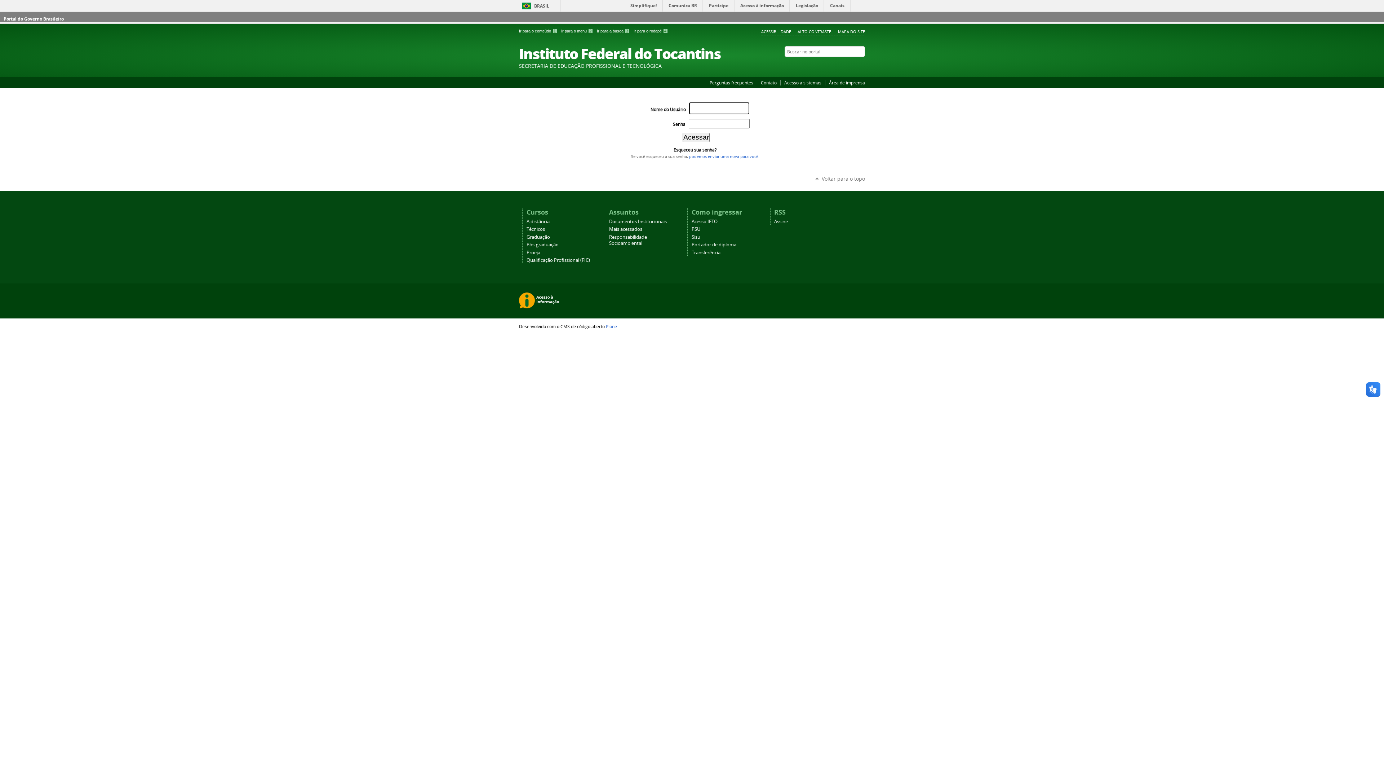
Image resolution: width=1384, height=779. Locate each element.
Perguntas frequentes (731, 82)
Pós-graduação (543, 245)
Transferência (706, 253)
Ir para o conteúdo (537, 31)
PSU (696, 229)
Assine (781, 222)
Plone (611, 326)
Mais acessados (625, 229)
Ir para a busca (612, 31)
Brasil (541, 6)
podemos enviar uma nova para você (723, 156)
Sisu (696, 237)
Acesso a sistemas (802, 82)
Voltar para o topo (843, 178)
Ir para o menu (576, 31)
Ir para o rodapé (650, 31)
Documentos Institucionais (638, 222)
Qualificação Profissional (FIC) (558, 260)
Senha (679, 124)
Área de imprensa (847, 82)
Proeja (533, 253)
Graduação (538, 237)
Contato (769, 82)
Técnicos (536, 229)
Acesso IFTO (705, 222)
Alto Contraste (814, 31)
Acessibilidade (776, 31)
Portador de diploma (714, 245)
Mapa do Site (851, 31)
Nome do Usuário (668, 109)
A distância (538, 222)
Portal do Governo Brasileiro (34, 19)
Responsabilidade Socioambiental (628, 240)
